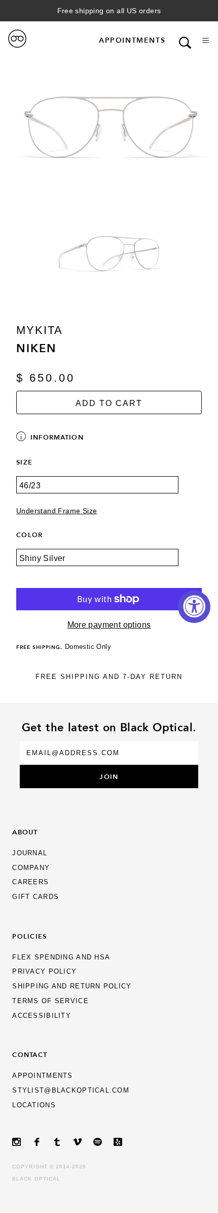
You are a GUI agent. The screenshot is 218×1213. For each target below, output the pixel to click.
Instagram (22, 1142)
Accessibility (41, 1015)
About (25, 832)
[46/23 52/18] (109, 492)
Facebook (42, 1142)
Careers (30, 882)
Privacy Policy (44, 971)
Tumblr (63, 1142)
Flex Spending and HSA (61, 957)
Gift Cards (35, 896)
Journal (29, 853)
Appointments (132, 40)
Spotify (103, 1142)
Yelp (124, 1142)
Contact (29, 1054)
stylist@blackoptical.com (70, 1090)
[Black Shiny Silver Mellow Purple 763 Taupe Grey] (109, 564)
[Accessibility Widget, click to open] (194, 606)
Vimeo (83, 1142)
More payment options (109, 624)
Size (24, 462)
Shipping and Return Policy (71, 986)
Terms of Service (50, 1001)
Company (31, 868)
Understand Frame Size (56, 511)
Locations (34, 1105)
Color (29, 535)
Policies (29, 936)
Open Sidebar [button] (205, 40)
